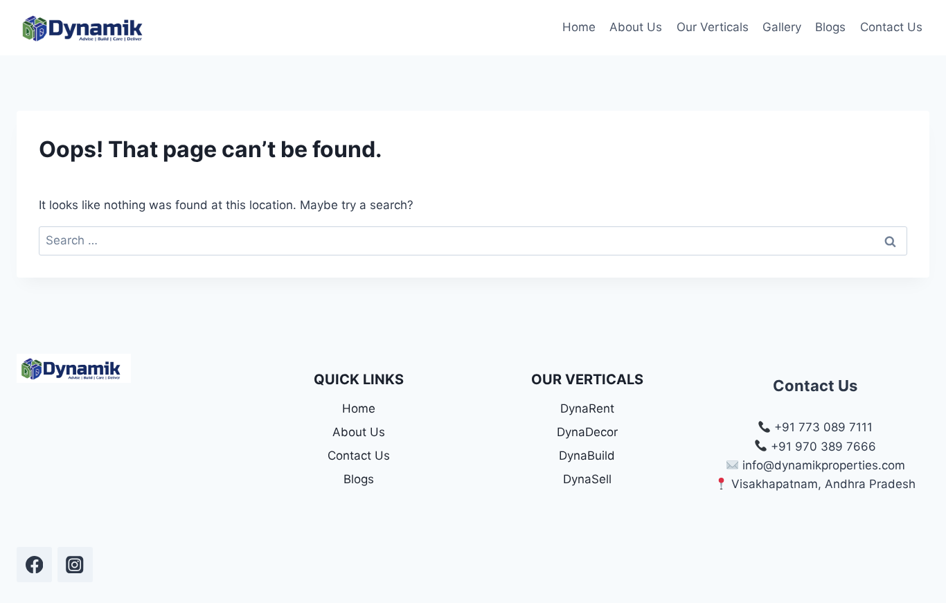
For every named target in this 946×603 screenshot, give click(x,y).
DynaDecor (587, 432)
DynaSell (587, 479)
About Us (635, 27)
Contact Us (891, 27)
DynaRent (587, 408)
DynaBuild (587, 455)
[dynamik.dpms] (34, 564)
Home (579, 27)
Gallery (781, 27)
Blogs (830, 27)
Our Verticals (713, 27)
